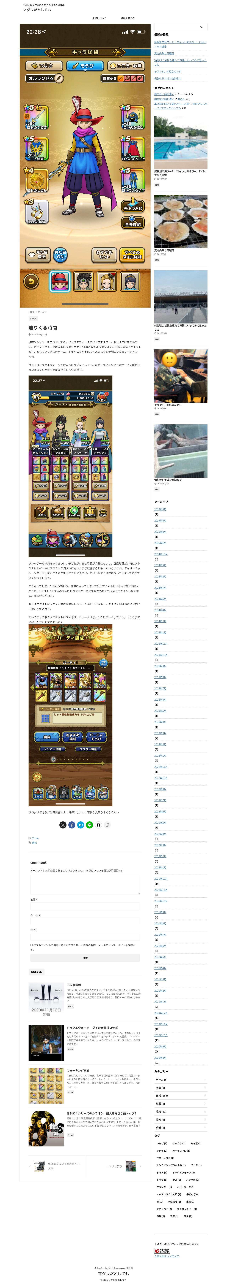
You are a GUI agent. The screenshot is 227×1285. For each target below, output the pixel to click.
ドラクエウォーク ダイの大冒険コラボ (92, 1027)
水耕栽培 (174, 1201)
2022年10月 (161, 778)
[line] (89, 824)
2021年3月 (160, 979)
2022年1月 (160, 867)
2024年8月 (160, 576)
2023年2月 (160, 744)
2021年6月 (160, 945)
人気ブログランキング (166, 1256)
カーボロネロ (181, 1150)
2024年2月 (160, 621)
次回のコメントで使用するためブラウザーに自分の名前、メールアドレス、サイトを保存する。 (82, 947)
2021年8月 (160, 923)
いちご (162, 1143)
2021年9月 (160, 912)
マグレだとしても (37, 9)
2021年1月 (160, 1001)
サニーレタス (165, 1158)
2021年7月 (160, 934)
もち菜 (196, 1143)
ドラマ (162, 1179)
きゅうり (179, 1143)
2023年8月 (160, 677)
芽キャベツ (164, 1209)
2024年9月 (160, 565)
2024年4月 (160, 610)
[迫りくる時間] (80, 824)
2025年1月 (160, 543)
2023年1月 (160, 755)
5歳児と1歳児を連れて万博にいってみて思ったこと (180, 62)
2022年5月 (160, 822)
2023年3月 (160, 733)
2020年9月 (160, 1046)
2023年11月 (161, 643)
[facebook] (71, 824)
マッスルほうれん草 (169, 1194)
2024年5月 (160, 599)
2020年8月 (160, 1057)
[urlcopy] (107, 824)
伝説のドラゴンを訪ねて (168, 78)
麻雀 (188, 1216)
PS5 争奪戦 (74, 985)
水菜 (190, 1201)
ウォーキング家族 (78, 1070)
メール (35, 914)
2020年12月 (161, 1013)
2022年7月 (160, 800)
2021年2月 (160, 990)
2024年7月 (160, 587)
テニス (196, 1165)
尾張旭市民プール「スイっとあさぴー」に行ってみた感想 (180, 44)
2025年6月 (160, 520)
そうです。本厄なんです (167, 71)
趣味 (34, 842)
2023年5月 (160, 710)
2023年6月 (160, 699)
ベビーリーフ (186, 1187)
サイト (34, 930)
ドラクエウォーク (184, 1172)
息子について (99, 18)
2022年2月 (160, 856)
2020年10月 (161, 1035)
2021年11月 (161, 890)
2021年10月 (161, 901)
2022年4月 (160, 834)
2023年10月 (161, 655)
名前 (34, 899)
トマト (162, 1172)
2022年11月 (161, 766)
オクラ (162, 1150)
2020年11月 (161, 1024)
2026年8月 (160, 509)
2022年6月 (160, 811)
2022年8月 (160, 789)
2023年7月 (160, 688)
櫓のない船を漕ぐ (164, 94)
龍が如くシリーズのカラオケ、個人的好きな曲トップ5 (101, 1113)
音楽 (174, 1216)
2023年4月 (160, 722)
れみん (181, 99)
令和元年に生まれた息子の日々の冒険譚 (113, 1268)
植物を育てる (128, 18)
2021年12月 (161, 878)
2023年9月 (160, 666)
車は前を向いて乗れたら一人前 (171, 104)
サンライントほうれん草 (171, 1165)
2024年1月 (160, 632)
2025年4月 (160, 531)
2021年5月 (160, 957)
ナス (177, 1179)
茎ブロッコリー (187, 1209)
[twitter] (63, 824)
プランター (164, 1187)
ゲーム (35, 837)
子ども (192, 1194)
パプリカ (192, 1179)
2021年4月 (160, 968)
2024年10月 (161, 554)
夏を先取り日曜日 (164, 53)
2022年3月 (160, 845)
